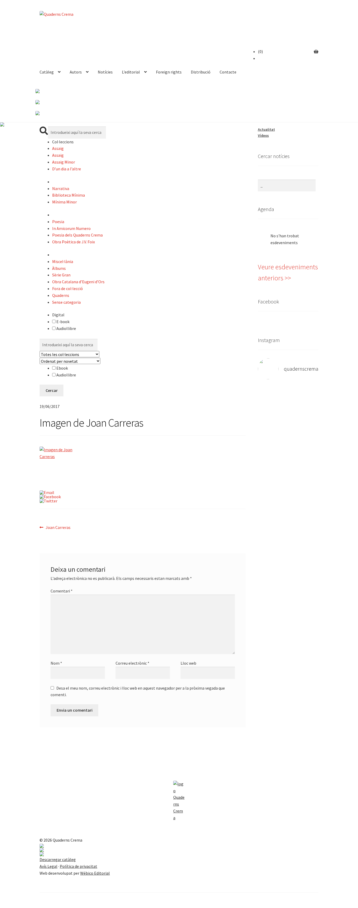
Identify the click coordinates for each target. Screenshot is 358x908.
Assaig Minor (63, 162)
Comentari (62, 591)
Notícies (105, 72)
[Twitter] (143, 501)
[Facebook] (143, 497)
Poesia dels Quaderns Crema (77, 235)
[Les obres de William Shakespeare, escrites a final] (273, 475)
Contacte (228, 72)
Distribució (200, 72)
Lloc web (188, 663)
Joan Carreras (57, 527)
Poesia (58, 221)
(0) (260, 51)
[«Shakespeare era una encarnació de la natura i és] (303, 448)
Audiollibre (66, 328)
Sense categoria (66, 302)
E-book (62, 321)
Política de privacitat (78, 866)
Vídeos (263, 135)
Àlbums (59, 268)
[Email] (143, 492)
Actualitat (266, 129)
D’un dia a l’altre (66, 168)
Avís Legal (48, 866)
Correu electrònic (132, 663)
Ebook (62, 368)
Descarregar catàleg (58, 859)
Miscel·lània (62, 261)
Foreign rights (169, 72)
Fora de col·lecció (67, 288)
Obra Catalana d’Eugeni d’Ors (78, 281)
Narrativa (60, 188)
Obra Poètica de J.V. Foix (73, 241)
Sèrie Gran (61, 274)
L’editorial (131, 72)
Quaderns (60, 295)
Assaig (58, 148)
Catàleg (47, 72)
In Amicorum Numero (71, 228)
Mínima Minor (64, 201)
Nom (56, 663)
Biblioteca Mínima (68, 195)
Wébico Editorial (95, 873)
